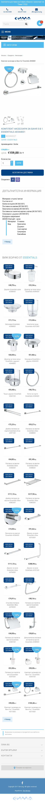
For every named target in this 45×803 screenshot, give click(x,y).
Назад (7, 242)
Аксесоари (18, 55)
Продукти (11, 55)
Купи (19, 163)
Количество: (6, 159)
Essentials (12, 140)
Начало (3, 55)
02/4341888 (7, 12)
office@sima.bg (37, 12)
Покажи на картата (23, 768)
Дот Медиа (26, 791)
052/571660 (22, 12)
